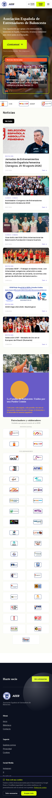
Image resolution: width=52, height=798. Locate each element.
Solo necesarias (11, 793)
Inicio (5, 721)
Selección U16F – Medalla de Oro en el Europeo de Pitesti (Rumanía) (22, 338)
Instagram (7, 768)
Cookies (6, 752)
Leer (43, 170)
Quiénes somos (9, 745)
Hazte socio (41, 4)
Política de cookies (40, 787)
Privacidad (7, 749)
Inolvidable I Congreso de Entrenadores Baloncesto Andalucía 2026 (23, 201)
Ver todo (8, 121)
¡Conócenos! (13, 44)
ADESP (30, 104)
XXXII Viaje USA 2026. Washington (20, 307)
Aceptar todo (29, 793)
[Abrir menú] (48, 4)
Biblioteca (7, 725)
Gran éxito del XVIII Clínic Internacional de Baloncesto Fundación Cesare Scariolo (24, 238)
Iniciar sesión (32, 4)
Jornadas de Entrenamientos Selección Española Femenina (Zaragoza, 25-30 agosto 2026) (23, 162)
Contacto (7, 729)
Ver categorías (40, 679)
